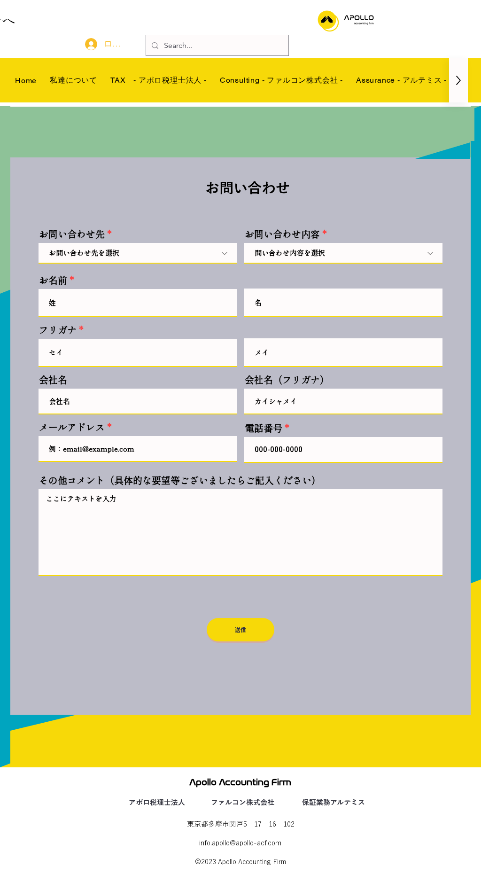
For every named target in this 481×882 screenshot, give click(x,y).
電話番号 (263, 428)
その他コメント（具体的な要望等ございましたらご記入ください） (180, 480)
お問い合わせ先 (72, 234)
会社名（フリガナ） (287, 379)
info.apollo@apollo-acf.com (240, 842)
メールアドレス (72, 427)
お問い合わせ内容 (282, 234)
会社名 (53, 379)
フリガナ (58, 330)
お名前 (53, 280)
